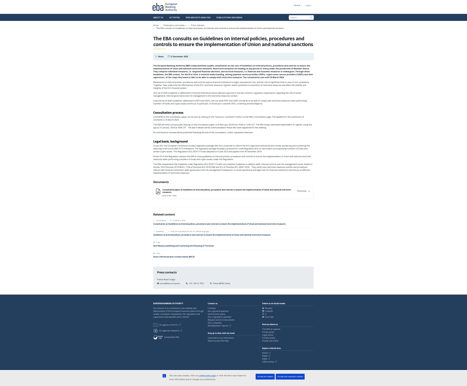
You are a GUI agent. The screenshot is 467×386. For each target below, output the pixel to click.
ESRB (264, 359)
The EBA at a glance (271, 329)
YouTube (269, 317)
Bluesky (268, 308)
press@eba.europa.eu (170, 283)
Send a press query (216, 314)
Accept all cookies (265, 377)
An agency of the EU (168, 324)
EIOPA (265, 353)
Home (156, 25)
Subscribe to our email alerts (221, 338)
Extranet (297, 5)
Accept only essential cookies (290, 377)
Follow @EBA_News (221, 283)
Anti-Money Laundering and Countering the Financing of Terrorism (183, 245)
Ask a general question (218, 311)
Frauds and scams (270, 340)
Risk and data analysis (198, 17)
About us (158, 17)
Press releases (197, 25)
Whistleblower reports (218, 325)
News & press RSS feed (218, 340)
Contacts (212, 308)
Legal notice (267, 335)
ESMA (264, 356)
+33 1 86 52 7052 (196, 283)
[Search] (311, 17)
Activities (174, 17)
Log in (307, 5)
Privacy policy (268, 332)
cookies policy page (207, 376)
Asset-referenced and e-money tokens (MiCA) (174, 256)
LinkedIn (269, 311)
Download (301, 191)
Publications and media (229, 17)
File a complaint (215, 322)
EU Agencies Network (169, 330)
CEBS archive (268, 361)
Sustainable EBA (171, 337)
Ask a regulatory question (219, 317)
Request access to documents (221, 320)
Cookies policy (268, 338)
